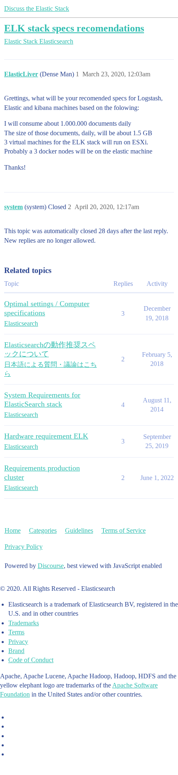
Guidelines (79, 530)
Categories (43, 530)
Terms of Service (123, 530)
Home (13, 530)
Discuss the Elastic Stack (36, 8)
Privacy (18, 641)
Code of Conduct (30, 659)
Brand (16, 650)
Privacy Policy (24, 546)
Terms (16, 632)
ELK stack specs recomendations (74, 28)
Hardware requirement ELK (46, 436)
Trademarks (23, 622)
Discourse (51, 565)
